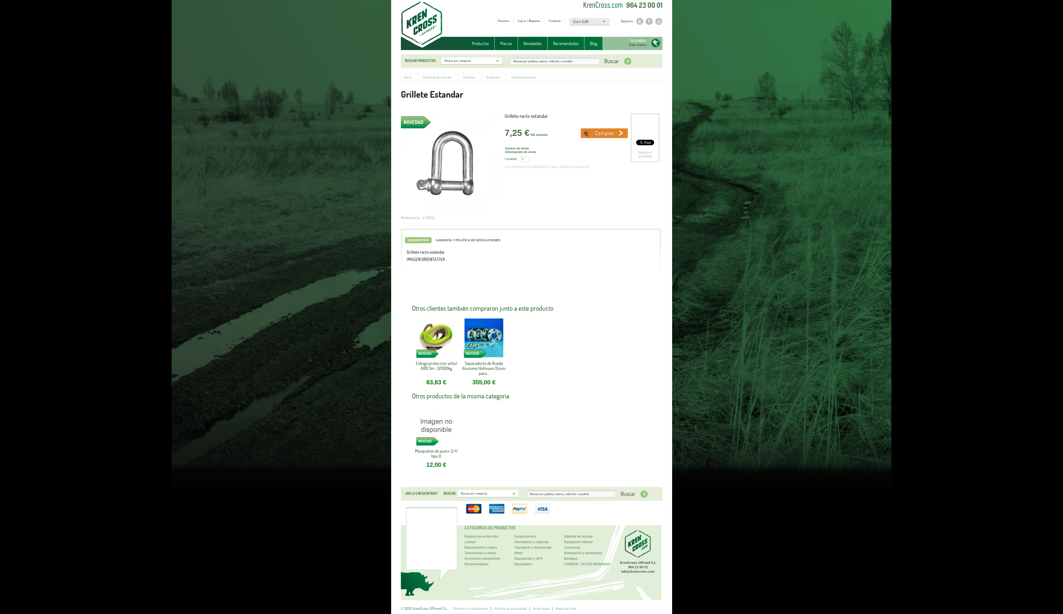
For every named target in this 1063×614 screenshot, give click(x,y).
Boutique (571, 559)
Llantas (470, 542)
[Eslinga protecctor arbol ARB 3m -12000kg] (436, 339)
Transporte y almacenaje (533, 548)
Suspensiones (525, 536)
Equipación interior (578, 542)
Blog (593, 43)
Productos (477, 43)
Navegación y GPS (528, 559)
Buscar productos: (421, 60)
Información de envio (520, 152)
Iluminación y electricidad (583, 553)
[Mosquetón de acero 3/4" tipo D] (436, 427)
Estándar (493, 77)
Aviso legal (541, 609)
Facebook (649, 21)
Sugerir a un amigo (645, 154)
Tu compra (638, 41)
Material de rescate (437, 77)
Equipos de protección (481, 536)
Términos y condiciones (470, 609)
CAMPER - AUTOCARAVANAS (587, 564)
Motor (518, 553)
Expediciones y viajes (481, 548)
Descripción (418, 240)
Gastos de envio (517, 148)
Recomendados (566, 43)
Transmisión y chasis (480, 553)
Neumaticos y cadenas (531, 542)
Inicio (408, 77)
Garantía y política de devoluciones (468, 240)
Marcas (503, 43)
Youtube (659, 21)
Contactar (555, 20)
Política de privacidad (510, 609)
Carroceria (572, 548)
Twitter (639, 21)
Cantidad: (511, 158)
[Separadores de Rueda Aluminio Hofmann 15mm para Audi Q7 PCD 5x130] (483, 339)
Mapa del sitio (565, 609)
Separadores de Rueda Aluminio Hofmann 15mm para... (484, 368)
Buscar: (449, 493)
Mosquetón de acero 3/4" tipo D (436, 453)
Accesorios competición (482, 559)
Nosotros (503, 20)
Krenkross (422, 24)
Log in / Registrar (529, 20)
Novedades (532, 43)
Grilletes (469, 77)
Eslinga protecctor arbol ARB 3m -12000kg (436, 366)
